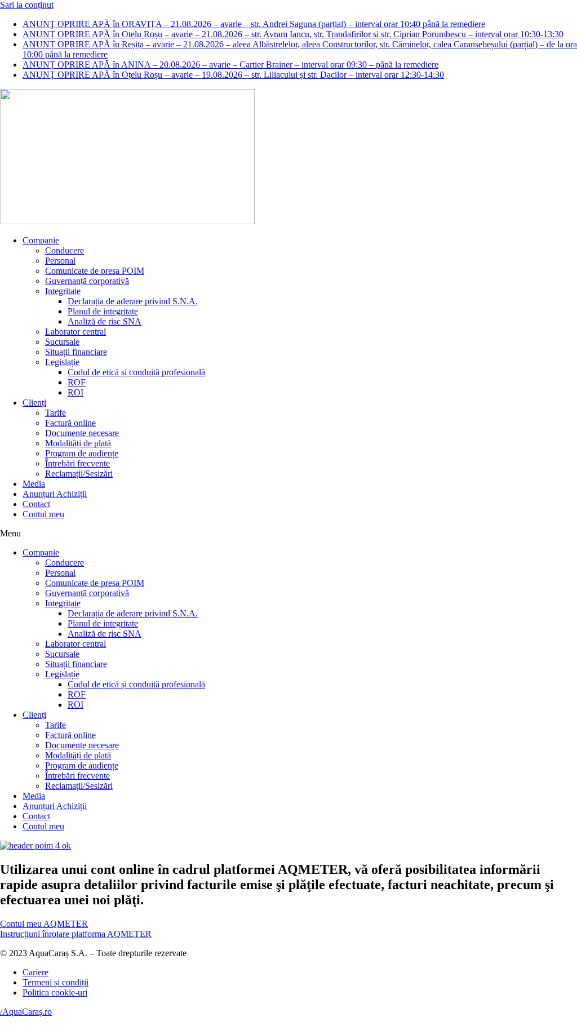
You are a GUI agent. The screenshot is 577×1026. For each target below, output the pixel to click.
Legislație (62, 362)
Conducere (64, 250)
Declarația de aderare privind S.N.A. (133, 301)
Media (34, 483)
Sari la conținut (27, 5)
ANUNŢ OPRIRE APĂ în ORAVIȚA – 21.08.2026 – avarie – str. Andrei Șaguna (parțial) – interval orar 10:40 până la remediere (254, 24)
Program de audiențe (81, 453)
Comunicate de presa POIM (94, 271)
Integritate (63, 291)
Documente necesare (82, 433)
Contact (36, 504)
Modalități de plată (78, 443)
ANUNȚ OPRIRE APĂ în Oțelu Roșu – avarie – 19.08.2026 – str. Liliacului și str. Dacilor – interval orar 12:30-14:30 (233, 74)
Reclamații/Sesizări (79, 473)
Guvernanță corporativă (87, 281)
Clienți (34, 402)
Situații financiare (76, 352)
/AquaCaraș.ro (26, 1011)
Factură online (70, 423)
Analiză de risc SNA (104, 321)
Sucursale (62, 342)
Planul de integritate (103, 311)
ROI (75, 392)
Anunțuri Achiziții (55, 494)
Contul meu (43, 514)
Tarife (55, 412)
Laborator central (75, 331)
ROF (77, 382)
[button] (288, 533)
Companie (41, 240)
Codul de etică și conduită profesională (136, 372)
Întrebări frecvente (77, 463)
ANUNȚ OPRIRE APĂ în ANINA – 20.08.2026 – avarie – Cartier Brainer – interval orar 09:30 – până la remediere (230, 64)
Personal (60, 260)
